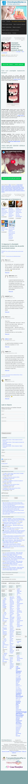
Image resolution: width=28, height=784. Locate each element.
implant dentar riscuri (17, 707)
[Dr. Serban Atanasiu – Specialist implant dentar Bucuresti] (3, 525)
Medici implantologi (6, 27)
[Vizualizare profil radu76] (3, 480)
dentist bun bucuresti (19, 691)
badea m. (7, 338)
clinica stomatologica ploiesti (18, 689)
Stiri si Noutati (11, 660)
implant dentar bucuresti (19, 694)
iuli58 (5, 473)
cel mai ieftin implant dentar (18, 687)
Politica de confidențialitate (15, 751)
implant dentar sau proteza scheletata (12, 187)
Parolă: (2, 455)
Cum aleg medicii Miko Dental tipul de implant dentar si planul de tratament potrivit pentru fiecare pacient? (13, 507)
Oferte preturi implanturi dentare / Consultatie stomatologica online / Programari (12, 523)
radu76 (5, 480)
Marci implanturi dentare (19, 24)
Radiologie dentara (6, 33)
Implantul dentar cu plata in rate (4, 229)
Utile (10, 184)
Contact (14, 33)
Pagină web (3, 417)
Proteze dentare (11, 658)
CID (23, 51)
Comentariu (3, 421)
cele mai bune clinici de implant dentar (18, 675)
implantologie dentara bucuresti (21, 713)
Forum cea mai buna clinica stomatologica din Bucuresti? (11, 477)
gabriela (5, 488)
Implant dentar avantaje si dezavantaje (19, 610)
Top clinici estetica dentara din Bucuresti (11, 509)
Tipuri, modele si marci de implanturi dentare (12, 665)
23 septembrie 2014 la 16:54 (11, 353)
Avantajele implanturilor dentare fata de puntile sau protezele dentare (14, 547)
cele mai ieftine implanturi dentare (18, 683)
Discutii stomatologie (7, 444)
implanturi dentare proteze (10, 190)
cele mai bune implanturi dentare (18, 679)
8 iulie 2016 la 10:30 (9, 261)
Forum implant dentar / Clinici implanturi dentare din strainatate (13, 442)
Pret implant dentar (18, 614)
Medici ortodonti (16, 27)
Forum (3, 21)
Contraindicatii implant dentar (20, 622)
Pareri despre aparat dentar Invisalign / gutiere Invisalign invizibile (13, 474)
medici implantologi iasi (18, 727)
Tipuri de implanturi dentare (19, 618)
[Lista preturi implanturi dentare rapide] (3, 538)
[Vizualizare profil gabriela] (3, 488)
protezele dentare (17, 79)
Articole (8, 21)
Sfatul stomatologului (20, 603)
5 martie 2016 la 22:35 (9, 318)
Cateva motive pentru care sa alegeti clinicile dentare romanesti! (6, 39)
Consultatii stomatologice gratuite (20, 600)
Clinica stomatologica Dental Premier (20, 658)
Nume (2, 411)
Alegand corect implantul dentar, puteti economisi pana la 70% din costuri (4, 212)
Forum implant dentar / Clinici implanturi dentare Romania (12, 440)
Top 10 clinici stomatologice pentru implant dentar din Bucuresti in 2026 (14, 513)
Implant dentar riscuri (18, 606)
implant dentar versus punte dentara (12, 189)
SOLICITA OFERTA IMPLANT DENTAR (11, 178)
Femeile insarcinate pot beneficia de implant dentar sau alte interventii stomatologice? (19, 212)
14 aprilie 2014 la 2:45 (9, 381)
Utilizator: (3, 452)
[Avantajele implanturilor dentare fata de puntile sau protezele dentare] (3, 546)
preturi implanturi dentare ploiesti (18, 730)
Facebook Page (19, 642)
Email (2, 414)
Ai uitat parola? (4, 463)
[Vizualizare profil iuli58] (3, 473)
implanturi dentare (9, 189)
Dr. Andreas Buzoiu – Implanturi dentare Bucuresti (12, 565)
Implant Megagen (19, 596)
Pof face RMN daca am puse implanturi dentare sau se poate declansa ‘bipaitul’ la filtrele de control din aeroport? (12, 233)
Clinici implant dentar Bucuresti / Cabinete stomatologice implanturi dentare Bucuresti (12, 544)
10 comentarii (4, 52)
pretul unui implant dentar (14, 141)
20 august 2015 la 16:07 (10, 340)
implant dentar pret (18, 702)
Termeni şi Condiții (5, 751)
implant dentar (21, 115)
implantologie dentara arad (18, 710)
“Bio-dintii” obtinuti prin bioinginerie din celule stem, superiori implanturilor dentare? (12, 212)
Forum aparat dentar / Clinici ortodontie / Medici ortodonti (12, 446)
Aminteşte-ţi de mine (7, 459)
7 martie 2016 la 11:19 (9, 297)
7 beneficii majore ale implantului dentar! (13, 256)
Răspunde (7, 272)
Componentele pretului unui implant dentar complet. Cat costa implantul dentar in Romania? (14, 536)
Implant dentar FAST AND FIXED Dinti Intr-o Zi (19, 591)
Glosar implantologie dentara (19, 625)
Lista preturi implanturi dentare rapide (11, 538)
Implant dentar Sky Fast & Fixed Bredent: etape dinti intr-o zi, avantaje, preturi (13, 528)
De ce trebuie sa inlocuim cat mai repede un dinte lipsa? (19, 39)
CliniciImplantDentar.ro (6, 740)
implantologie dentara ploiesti (19, 718)
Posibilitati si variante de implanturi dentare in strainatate (13, 481)
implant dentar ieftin (19, 698)
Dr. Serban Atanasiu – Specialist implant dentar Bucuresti (13, 526)
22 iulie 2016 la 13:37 (13, 277)
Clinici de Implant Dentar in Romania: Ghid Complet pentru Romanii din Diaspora (13, 511)
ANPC (18, 655)
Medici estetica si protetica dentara (10, 30)
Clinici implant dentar (7, 24)
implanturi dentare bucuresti (19, 722)
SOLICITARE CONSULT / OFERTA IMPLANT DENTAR (13, 65)
